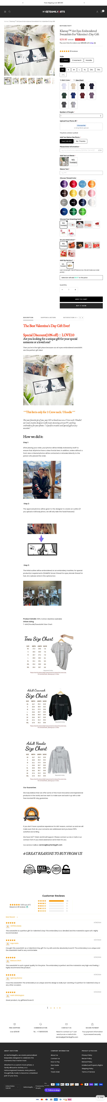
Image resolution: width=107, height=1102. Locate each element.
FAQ (52, 1068)
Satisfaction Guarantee (73, 317)
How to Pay (55, 1062)
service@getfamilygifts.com (67, 1037)
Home (6, 21)
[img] (10, 923)
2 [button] (50, 1008)
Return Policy (87, 1058)
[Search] (9, 12)
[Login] (97, 12)
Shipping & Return (48, 317)
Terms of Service (88, 1072)
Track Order (55, 1072)
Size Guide (55, 1065)
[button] (65, 51)
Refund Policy (87, 1062)
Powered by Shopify (40, 1087)
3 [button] (54, 1008)
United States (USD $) (10, 1087)
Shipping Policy (87, 1068)
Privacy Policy (87, 1055)
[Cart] (102, 12)
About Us (54, 1055)
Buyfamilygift (66, 26)
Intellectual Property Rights (92, 1065)
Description (28, 317)
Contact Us (55, 1058)
